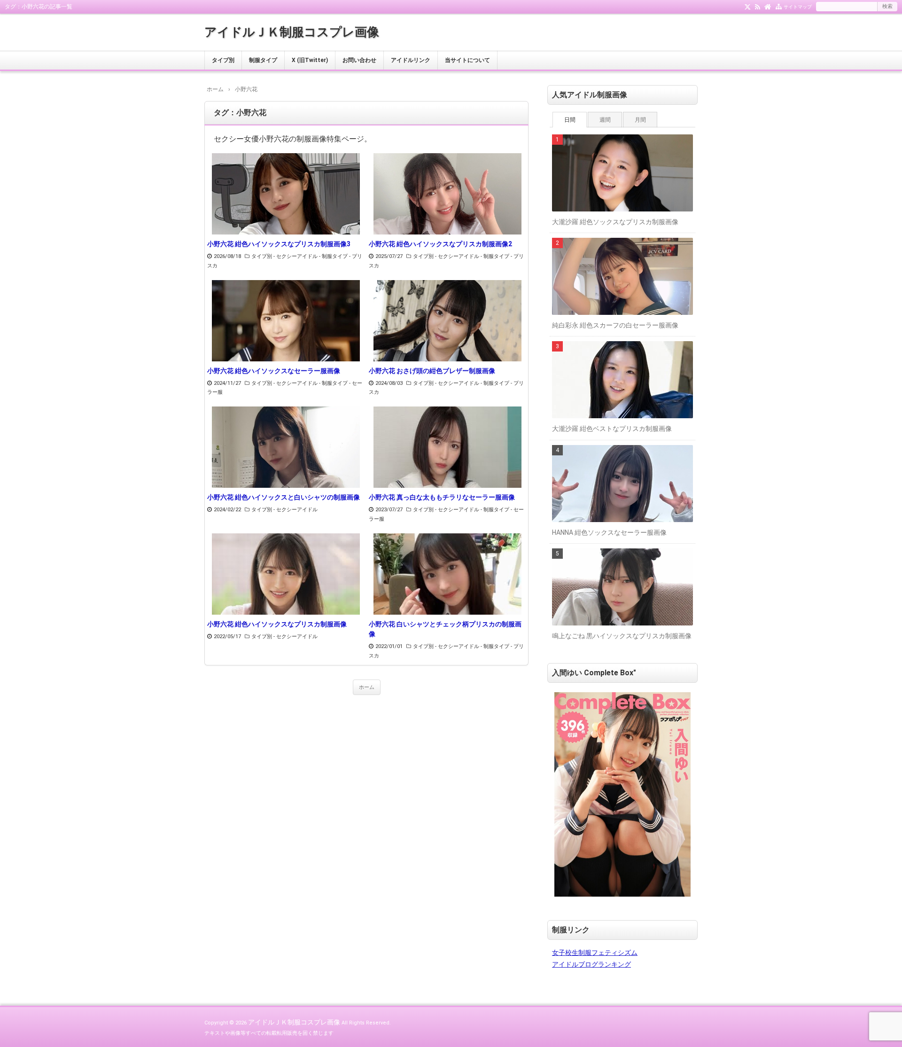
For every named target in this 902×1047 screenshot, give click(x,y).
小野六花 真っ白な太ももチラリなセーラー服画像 (442, 497)
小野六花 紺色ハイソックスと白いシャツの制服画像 (283, 497)
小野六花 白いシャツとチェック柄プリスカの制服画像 (445, 629)
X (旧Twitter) (310, 60)
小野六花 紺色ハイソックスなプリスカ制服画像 (277, 624)
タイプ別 (223, 60)
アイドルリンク (410, 60)
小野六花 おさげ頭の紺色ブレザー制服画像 (432, 371)
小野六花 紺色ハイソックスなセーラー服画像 (273, 371)
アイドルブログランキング (591, 964)
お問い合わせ (359, 60)
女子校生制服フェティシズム (595, 952)
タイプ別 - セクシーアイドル (284, 256)
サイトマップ (798, 6)
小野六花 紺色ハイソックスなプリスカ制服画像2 (440, 244)
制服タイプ (263, 60)
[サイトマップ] (779, 6)
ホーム (366, 687)
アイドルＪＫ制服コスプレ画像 (291, 32)
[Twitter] (748, 6)
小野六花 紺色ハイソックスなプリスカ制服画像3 (278, 244)
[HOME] (767, 6)
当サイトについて (467, 60)
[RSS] (757, 6)
